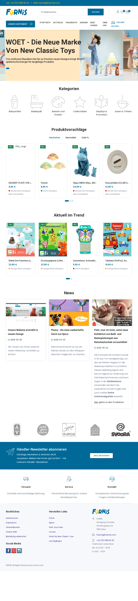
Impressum (11, 522)
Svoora (52, 531)
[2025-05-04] (95, 347)
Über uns (105, 24)
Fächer (44, 183)
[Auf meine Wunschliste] (10, 169)
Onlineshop (71, 22)
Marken (84, 22)
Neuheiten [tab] (54, 137)
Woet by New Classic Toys (61, 536)
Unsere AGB (11, 531)
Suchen (96, 11)
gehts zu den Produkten (109, 402)
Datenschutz (12, 518)
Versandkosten (13, 527)
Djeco (51, 522)
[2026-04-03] (52, 339)
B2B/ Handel (93, 24)
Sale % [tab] (85, 137)
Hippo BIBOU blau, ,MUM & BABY (89, 183)
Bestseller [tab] (71, 137)
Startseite (45, 22)
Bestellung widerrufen (16, 536)
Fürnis (51, 518)
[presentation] (8, 105)
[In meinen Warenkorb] (10, 157)
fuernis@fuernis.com (49, 2)
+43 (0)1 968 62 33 (19, 2)
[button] (6, 51)
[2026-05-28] (9, 339)
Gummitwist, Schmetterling (86, 260)
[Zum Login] (118, 12)
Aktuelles (58, 22)
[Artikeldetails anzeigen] (10, 163)
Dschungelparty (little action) (55, 260)
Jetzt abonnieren (101, 455)
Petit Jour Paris (56, 527)
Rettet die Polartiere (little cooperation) (28, 260)
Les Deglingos (55, 541)
